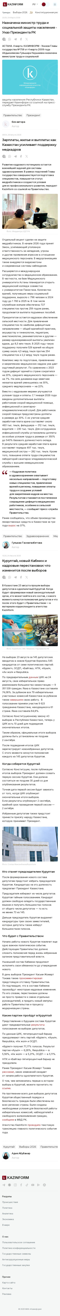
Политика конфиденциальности (18, 1248)
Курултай (9, 1146)
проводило (34, 1124)
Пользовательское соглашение (18, 1242)
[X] (26, 39)
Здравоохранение (38, 536)
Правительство (12, 115)
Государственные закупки (16, 1265)
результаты (38, 1024)
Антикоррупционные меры (16, 1259)
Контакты (7, 1288)
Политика (7, 1207)
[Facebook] (21, 39)
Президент (33, 115)
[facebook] (21, 1184)
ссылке (6, 1088)
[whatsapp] (9, 39)
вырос (12, 525)
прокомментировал (30, 978)
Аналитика (7, 1213)
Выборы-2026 (20, 12)
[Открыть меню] (55, 4)
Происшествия (10, 1202)
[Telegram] (15, 39)
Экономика (8, 1219)
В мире (6, 1225)
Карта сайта (8, 1282)
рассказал (8, 1071)
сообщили (8, 1119)
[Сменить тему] (45, 4)
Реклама (6, 1294)
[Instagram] (4, 39)
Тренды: (6, 12)
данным (34, 677)
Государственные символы (16, 1253)
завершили (17, 699)
